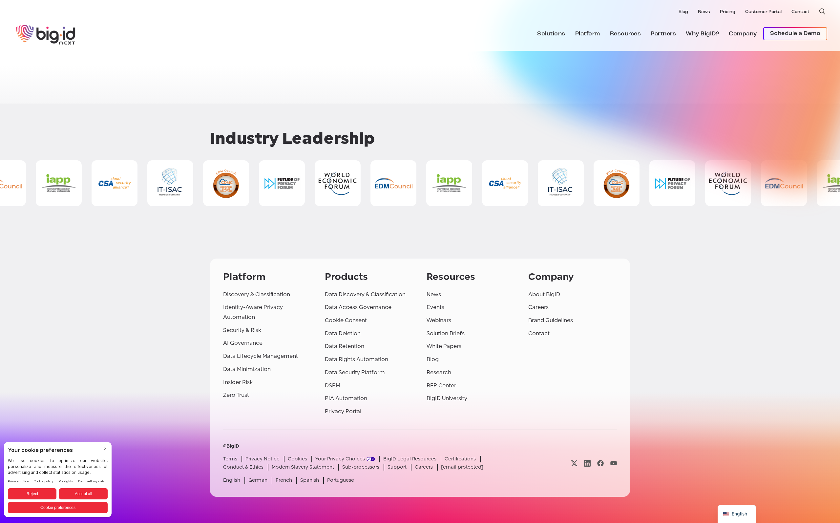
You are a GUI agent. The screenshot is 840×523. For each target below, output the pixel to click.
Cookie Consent (346, 320)
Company (743, 34)
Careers (538, 307)
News (704, 12)
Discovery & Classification (256, 294)
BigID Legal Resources (409, 459)
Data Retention (344, 346)
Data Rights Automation (356, 359)
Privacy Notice (262, 459)
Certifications (460, 459)
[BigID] (46, 34)
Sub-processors (360, 467)
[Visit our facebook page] (600, 463)
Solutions (551, 34)
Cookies (297, 459)
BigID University (447, 398)
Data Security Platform (355, 372)
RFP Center (441, 385)
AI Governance (242, 343)
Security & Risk (242, 330)
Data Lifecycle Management (260, 356)
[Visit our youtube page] (613, 463)
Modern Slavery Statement (303, 467)
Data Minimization (247, 369)
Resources (625, 34)
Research (439, 372)
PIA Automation (346, 398)
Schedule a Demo (795, 34)
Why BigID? (702, 34)
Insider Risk (238, 382)
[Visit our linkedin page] (587, 463)
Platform (587, 34)
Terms (230, 459)
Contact (800, 12)
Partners (663, 34)
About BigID (544, 294)
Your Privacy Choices (340, 459)
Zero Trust (236, 395)
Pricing (727, 12)
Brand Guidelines (550, 320)
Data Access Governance (358, 307)
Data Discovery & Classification (365, 294)
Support (397, 467)
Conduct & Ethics (243, 467)
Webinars (439, 320)
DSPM (332, 385)
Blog (683, 12)
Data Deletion (343, 333)
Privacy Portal (343, 411)
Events (435, 307)
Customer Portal (763, 12)
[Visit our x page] (574, 463)
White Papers (444, 346)
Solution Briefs (446, 333)
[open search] (822, 11)
